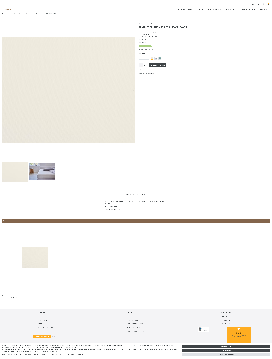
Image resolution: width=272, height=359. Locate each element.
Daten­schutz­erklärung (52, 351)
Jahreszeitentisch (214, 9)
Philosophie (225, 320)
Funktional (65, 354)
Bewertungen (141, 194)
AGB (39, 316)
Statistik (16, 354)
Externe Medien (27, 354)
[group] (35, 257)
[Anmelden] (253, 4)
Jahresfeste (230, 9)
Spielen (200, 9)
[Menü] (208, 327)
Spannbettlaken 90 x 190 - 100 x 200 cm (14, 293)
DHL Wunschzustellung (43, 354)
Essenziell (7, 354)
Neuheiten (181, 9)
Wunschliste (145, 69)
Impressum (41, 324)
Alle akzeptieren (226, 346)
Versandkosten (151, 73)
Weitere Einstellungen (77, 354)
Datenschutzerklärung (46, 327)
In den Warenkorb (159, 65)
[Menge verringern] (147, 65)
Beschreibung (130, 194)
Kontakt (54, 336)
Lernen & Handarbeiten (247, 9)
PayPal (56, 354)
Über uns (224, 316)
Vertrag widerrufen (42, 336)
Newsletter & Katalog (134, 327)
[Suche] (258, 4)
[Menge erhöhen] (144, 65)
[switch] (205, 330)
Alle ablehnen (226, 350)
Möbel (190, 9)
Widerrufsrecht (43, 320)
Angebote (263, 9)
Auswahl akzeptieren (226, 354)
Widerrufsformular (134, 320)
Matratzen (27, 13)
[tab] (130, 194)
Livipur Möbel (226, 324)
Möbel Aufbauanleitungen (136, 331)
